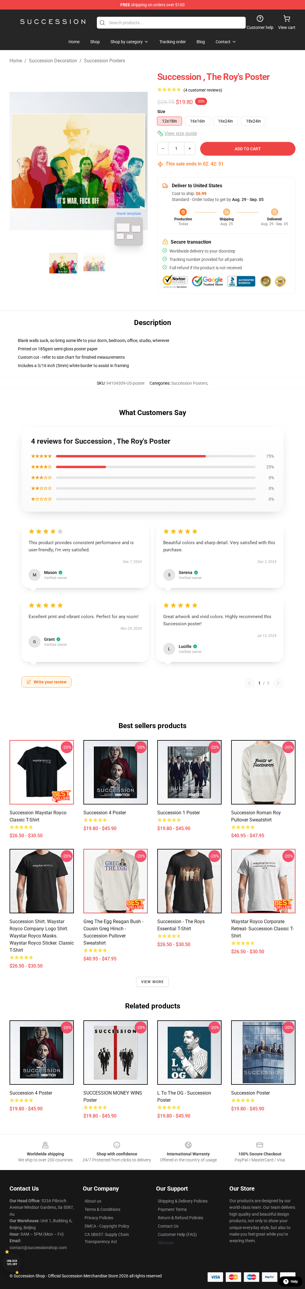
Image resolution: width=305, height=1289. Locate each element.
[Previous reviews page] (249, 683)
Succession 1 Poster (178, 813)
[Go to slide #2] (94, 263)
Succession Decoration (53, 61)
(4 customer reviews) (202, 90)
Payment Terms (172, 1209)
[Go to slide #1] (63, 263)
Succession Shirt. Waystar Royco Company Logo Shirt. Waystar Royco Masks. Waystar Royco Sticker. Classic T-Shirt (42, 936)
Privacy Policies (99, 1217)
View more (152, 982)
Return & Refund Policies (180, 1217)
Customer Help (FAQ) (177, 1234)
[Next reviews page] (278, 683)
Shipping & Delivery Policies (183, 1201)
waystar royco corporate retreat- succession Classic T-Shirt (262, 929)
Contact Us (168, 1226)
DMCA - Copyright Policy (107, 1226)
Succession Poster (250, 1093)
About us (93, 1201)
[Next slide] (138, 161)
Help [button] (294, 1281)
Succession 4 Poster (104, 813)
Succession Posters (104, 61)
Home (16, 61)
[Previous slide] (19, 161)
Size (161, 111)
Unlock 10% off (12, 1262)
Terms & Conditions (102, 1209)
